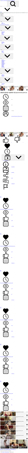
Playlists (5, 24)
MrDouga (3, 61)
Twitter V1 (3, 74)
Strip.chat (15, 87)
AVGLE (3, 84)
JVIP (2, 24)
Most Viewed (3, 23)
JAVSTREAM (3, 60)
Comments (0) (13, 183)
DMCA (8, 449)
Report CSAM (14, 449)
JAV (1, 40)
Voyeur (1, 49)
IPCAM (20, 116)
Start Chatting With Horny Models (16, 133)
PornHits (3, 66)
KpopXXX (3, 64)
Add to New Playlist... (5, 160)
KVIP (1, 24)
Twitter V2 (3, 75)
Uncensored (3, 42)
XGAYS (3, 62)
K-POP (2, 33)
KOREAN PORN (17, 116)
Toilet (2, 51)
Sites (1, 58)
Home (1, 449)
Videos (1, 21)
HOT (3, 24)
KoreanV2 (3, 34)
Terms (6, 449)
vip (21, 116)
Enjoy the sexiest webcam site (6, 87)
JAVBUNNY (3, 83)
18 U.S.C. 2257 (11, 449)
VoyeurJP (3, 52)
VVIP (1, 82)
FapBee (3, 65)
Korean (1, 30)
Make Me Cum (16, 86)
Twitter (1, 73)
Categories (7, 24)
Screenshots (12, 172)
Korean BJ (3, 32)
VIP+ (1, 85)
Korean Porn (3, 31)
